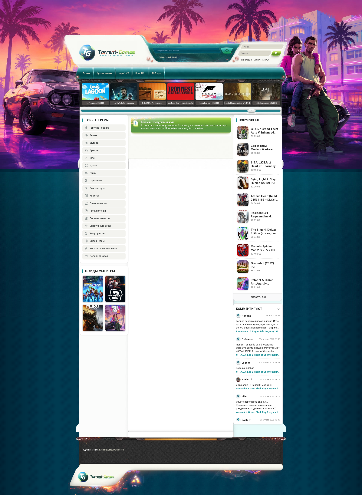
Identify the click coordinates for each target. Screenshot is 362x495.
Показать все (257, 297)
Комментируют (249, 309)
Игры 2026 (124, 73)
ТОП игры (156, 73)
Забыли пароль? (261, 59)
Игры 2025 (140, 73)
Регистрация (246, 59)
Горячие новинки (104, 73)
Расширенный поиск (168, 57)
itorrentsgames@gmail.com (111, 449)
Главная (86, 73)
